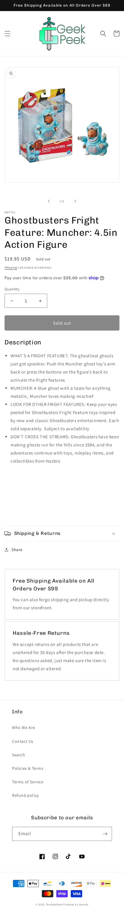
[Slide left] (48, 201)
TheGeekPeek (54, 904)
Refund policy (25, 795)
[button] (7, 33)
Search (18, 755)
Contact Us (22, 741)
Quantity (12, 289)
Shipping (11, 267)
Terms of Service (28, 781)
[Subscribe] (105, 834)
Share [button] (17, 549)
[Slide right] (75, 201)
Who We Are (23, 727)
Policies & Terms (28, 768)
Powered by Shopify (75, 904)
